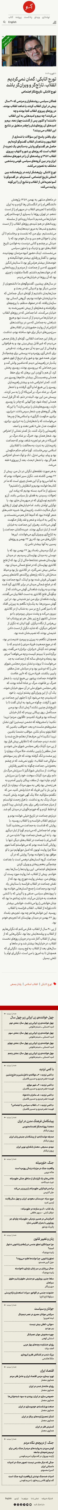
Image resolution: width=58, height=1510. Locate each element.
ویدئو (37, 17)
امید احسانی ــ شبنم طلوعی (31, 1025)
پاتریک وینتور (32, 1223)
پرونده (18, 17)
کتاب (10, 17)
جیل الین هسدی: (35, 1260)
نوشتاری (46, 17)
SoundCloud (27, 1504)
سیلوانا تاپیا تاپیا (29, 1295)
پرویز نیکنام (38, 1128)
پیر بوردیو (41, 1326)
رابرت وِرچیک (30, 1248)
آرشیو (17, 1498)
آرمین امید (29, 1200)
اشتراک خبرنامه (47, 1498)
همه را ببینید (11, 1014)
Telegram (24, 1504)
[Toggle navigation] (54, 22)
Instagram (18, 1504)
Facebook (21, 1504)
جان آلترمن (34, 1190)
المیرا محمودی (30, 1466)
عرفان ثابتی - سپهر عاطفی (37, 1211)
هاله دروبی (34, 1170)
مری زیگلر (31, 1282)
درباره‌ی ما (25, 1498)
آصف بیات (38, 1346)
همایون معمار (32, 1378)
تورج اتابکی (46, 984)
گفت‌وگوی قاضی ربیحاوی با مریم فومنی (31, 1478)
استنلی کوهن (40, 1336)
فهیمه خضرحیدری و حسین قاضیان (30, 1077)
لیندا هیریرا (36, 1316)
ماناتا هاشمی (37, 1356)
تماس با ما (35, 1498)
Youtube (30, 1504)
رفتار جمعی (16, 984)
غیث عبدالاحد (32, 1180)
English (12, 21)
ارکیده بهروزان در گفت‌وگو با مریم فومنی (31, 1452)
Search (4, 22)
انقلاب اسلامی (31, 984)
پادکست (28, 17)
